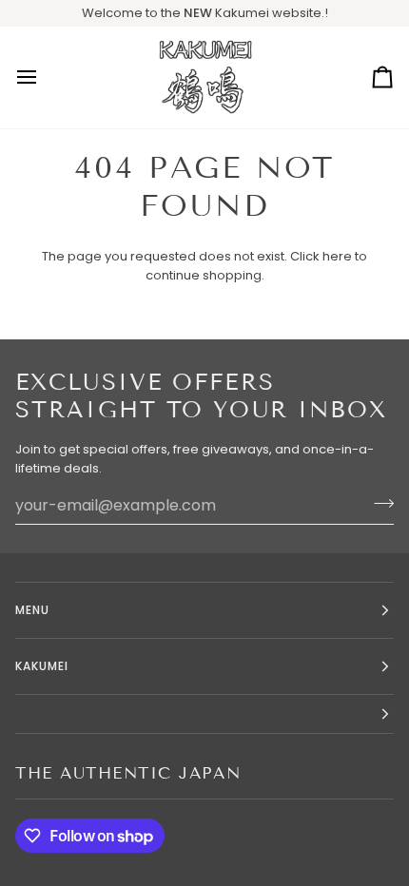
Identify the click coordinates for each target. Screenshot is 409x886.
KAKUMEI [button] (42, 666)
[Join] (378, 503)
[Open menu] (43, 77)
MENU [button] (32, 610)
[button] (204, 714)
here (337, 256)
